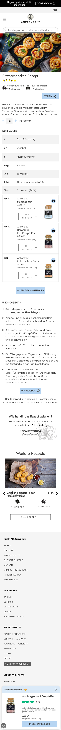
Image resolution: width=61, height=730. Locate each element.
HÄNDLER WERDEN (12, 574)
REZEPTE (8, 545)
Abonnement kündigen (16, 643)
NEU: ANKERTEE (11, 579)
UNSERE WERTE (11, 606)
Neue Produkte (12, 555)
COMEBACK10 (44, 3)
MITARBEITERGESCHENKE (16, 569)
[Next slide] (56, 493)
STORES (7, 611)
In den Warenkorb (39, 724)
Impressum (9, 681)
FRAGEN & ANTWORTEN (15, 634)
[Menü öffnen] (4, 19)
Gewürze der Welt (13, 560)
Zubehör (8, 550)
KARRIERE (8, 596)
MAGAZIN (8, 565)
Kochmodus (28, 390)
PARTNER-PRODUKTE (14, 616)
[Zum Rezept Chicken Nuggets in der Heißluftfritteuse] (30, 473)
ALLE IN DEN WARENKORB (30, 290)
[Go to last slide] (4, 493)
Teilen (48, 96)
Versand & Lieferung (15, 638)
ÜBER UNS (8, 601)
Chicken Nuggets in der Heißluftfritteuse (21, 494)
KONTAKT (8, 653)
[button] (53, 201)
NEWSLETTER (10, 648)
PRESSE (7, 658)
